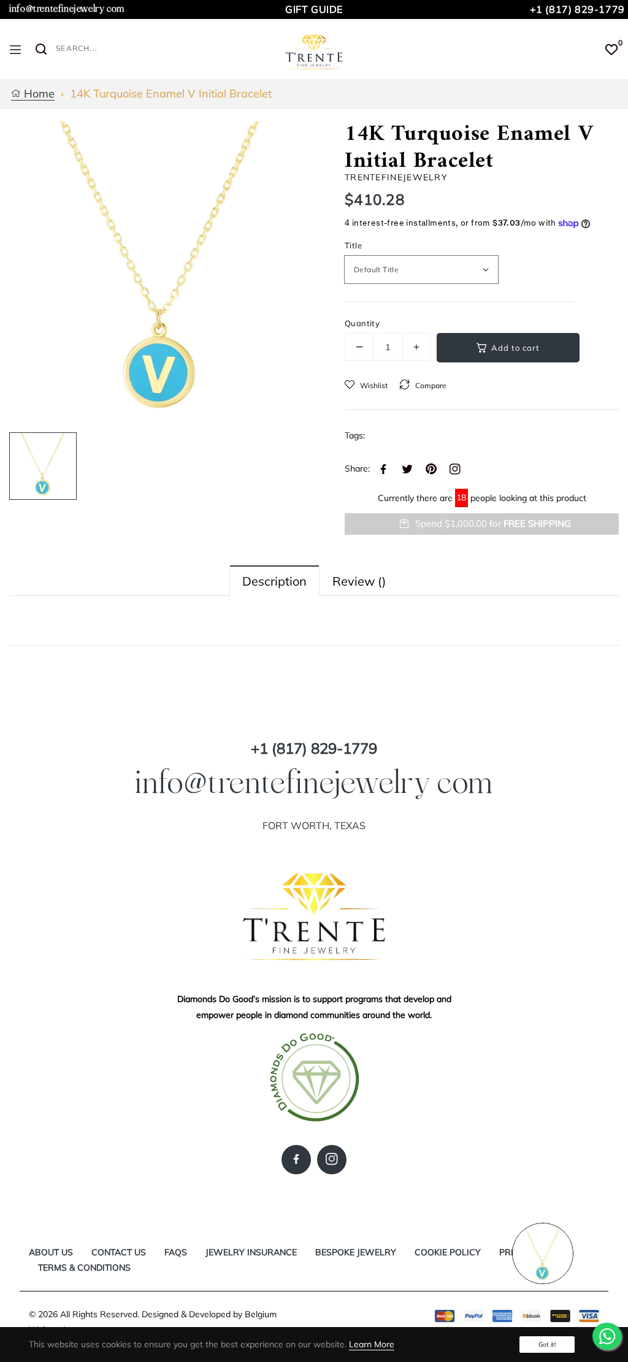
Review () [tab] (359, 581)
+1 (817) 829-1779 (577, 9)
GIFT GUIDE (314, 9)
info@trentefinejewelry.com (66, 9)
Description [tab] (274, 581)
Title (353, 245)
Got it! (547, 1345)
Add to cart (515, 348)
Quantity (362, 323)
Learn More (371, 1344)
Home (38, 94)
